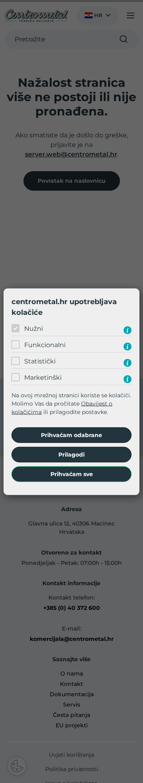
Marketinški (43, 377)
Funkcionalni (45, 345)
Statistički (40, 361)
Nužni (33, 328)
